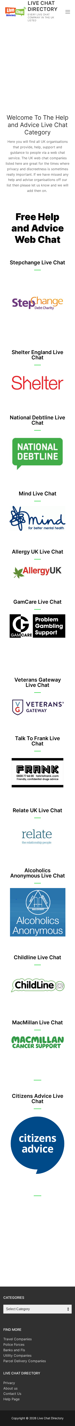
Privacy (9, 1383)
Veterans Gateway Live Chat (37, 682)
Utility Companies (17, 1355)
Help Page (11, 1399)
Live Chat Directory (43, 6)
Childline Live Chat (37, 957)
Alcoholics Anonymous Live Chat (37, 873)
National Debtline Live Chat (37, 420)
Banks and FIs (14, 1350)
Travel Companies (17, 1339)
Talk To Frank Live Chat (37, 741)
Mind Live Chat (37, 493)
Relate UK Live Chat (37, 810)
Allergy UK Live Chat (37, 551)
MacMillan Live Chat (37, 1022)
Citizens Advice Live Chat (37, 1098)
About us (10, 1388)
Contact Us (12, 1393)
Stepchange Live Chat (37, 262)
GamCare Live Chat (37, 602)
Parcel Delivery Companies (24, 1361)
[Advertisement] (37, 72)
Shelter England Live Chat (37, 355)
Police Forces (13, 1344)
